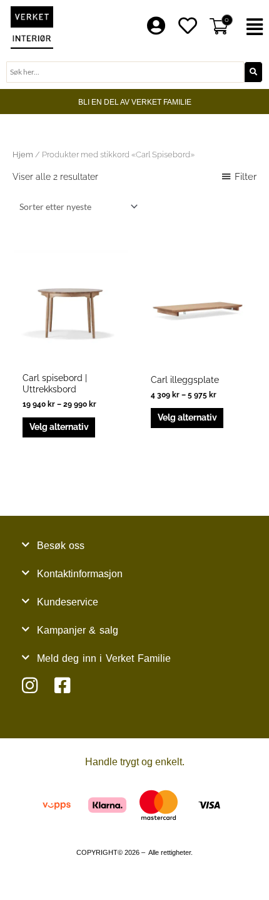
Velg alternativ (59, 427)
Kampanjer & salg (77, 630)
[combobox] (125, 72)
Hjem (23, 154)
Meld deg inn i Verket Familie (104, 658)
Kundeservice (67, 602)
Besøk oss (61, 545)
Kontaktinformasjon (80, 573)
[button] (254, 27)
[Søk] (253, 72)
